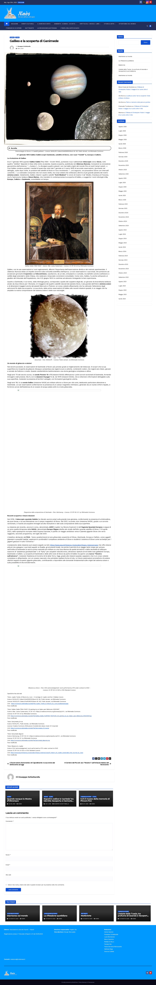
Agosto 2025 (123, 178)
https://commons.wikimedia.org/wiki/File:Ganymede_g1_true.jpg (30, 728)
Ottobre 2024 (123, 221)
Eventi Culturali (28, 24)
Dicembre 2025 (123, 161)
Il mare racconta (44, 24)
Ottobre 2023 (123, 273)
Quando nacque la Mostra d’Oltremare (19, 800)
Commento (10, 821)
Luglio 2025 (122, 182)
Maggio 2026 (123, 139)
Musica (46, 796)
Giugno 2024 (123, 238)
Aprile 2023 (122, 299)
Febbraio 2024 (123, 256)
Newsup (84, 982)
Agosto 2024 (123, 230)
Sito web (8, 875)
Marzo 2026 (122, 148)
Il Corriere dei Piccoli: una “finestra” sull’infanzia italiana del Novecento (87, 764)
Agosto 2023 (123, 281)
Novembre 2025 (124, 165)
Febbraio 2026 (123, 152)
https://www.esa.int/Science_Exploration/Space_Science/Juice (74, 545)
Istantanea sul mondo (127, 24)
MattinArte (29, 28)
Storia (17, 37)
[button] (147, 26)
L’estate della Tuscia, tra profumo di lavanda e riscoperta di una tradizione (133, 915)
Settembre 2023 (124, 277)
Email (8, 865)
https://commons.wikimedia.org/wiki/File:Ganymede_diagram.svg (30, 740)
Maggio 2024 (123, 243)
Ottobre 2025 (123, 169)
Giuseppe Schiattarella (23, 46)
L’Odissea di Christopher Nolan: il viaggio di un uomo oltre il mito (133, 89)
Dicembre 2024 (123, 212)
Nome (8, 855)
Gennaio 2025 (123, 208)
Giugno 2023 (123, 290)
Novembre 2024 (124, 217)
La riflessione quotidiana (47, 28)
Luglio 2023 (122, 286)
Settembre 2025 (124, 174)
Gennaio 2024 (123, 260)
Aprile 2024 (122, 247)
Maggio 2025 (123, 191)
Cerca (120, 37)
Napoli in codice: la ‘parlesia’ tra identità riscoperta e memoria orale (59, 801)
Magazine (14, 24)
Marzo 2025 (122, 200)
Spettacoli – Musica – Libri (90, 24)
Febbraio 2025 (123, 204)
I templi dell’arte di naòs (69, 28)
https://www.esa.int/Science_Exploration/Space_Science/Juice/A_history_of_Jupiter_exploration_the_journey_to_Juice (47, 752)
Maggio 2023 (123, 294)
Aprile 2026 (122, 144)
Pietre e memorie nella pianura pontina (138, 102)
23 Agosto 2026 (124, 918)
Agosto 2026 (123, 126)
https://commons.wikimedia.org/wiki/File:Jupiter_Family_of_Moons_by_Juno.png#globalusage (39, 703)
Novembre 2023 (124, 268)
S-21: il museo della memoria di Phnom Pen (95, 800)
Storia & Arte (109, 24)
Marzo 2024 (122, 251)
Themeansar (91, 982)
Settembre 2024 (124, 225)
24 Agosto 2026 (13, 918)
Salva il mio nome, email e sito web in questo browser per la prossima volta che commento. (36, 885)
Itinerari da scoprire (14, 28)
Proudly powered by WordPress (70, 982)
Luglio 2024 (122, 234)
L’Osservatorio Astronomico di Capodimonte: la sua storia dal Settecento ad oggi (32, 764)
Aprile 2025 (122, 195)
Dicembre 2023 (123, 264)
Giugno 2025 (123, 187)
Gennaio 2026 (123, 157)
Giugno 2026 (123, 135)
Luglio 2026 (122, 131)
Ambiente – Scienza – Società (64, 24)
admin (20, 803)
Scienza (12, 37)
